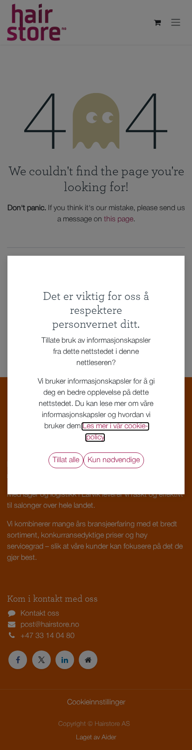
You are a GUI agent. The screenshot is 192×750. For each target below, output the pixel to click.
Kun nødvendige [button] (114, 460)
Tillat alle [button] (66, 460)
